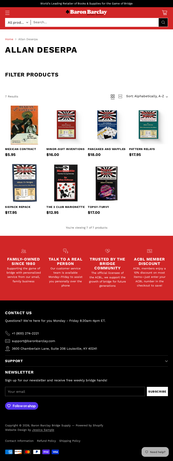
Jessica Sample (43, 429)
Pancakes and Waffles (107, 149)
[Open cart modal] (164, 12)
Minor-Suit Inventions (65, 149)
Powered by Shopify (89, 425)
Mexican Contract (20, 149)
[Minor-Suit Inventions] (65, 125)
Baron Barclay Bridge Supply (51, 425)
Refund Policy (46, 440)
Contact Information (19, 440)
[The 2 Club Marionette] (65, 183)
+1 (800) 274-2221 (25, 333)
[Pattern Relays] (148, 125)
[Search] (163, 22)
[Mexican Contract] (24, 125)
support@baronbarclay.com (33, 341)
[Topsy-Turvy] (107, 183)
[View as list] (120, 96)
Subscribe (157, 391)
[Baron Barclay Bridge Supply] (86, 12)
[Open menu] (7, 12)
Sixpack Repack (17, 207)
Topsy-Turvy (98, 207)
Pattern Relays (142, 149)
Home (9, 39)
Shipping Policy (69, 440)
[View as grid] (112, 96)
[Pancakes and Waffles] (107, 125)
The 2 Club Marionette (65, 207)
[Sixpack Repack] (24, 183)
